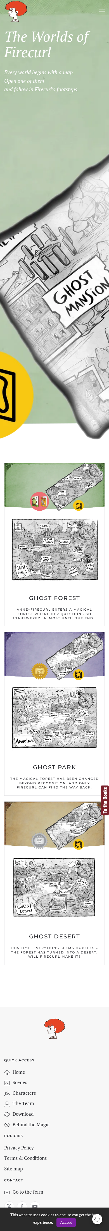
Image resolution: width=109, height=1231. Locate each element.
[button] (102, 11)
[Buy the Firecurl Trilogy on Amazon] (105, 800)
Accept (66, 1222)
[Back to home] (16, 11)
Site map (13, 1168)
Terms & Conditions (25, 1158)
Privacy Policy (19, 1147)
